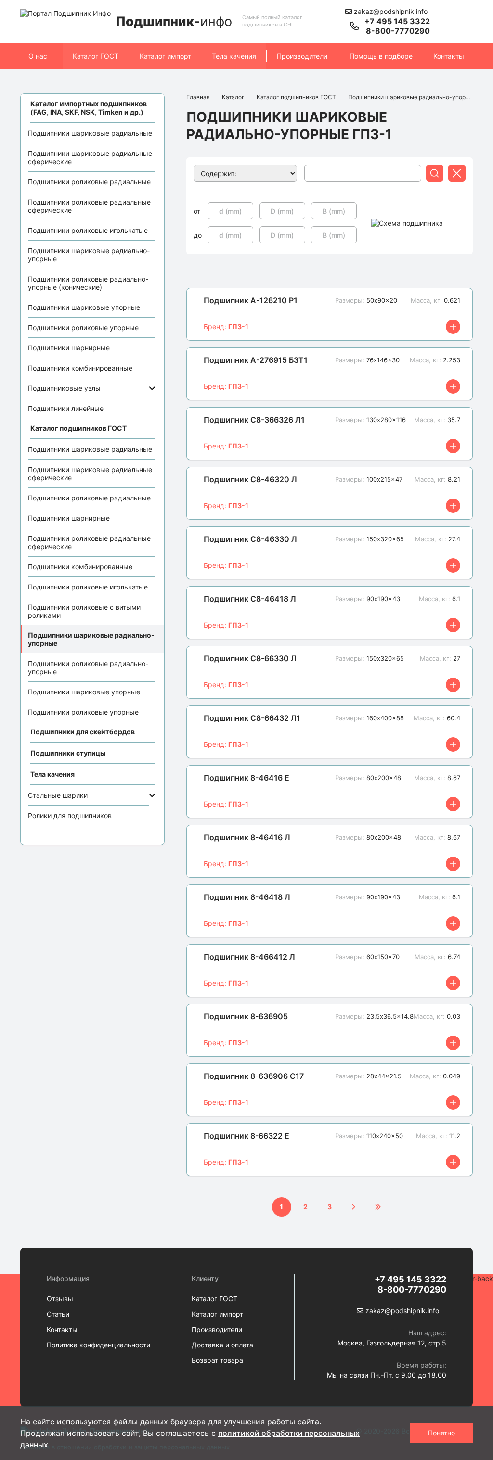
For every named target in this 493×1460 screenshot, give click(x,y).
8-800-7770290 (398, 31)
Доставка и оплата (222, 1345)
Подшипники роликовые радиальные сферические (89, 206)
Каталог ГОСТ (95, 56)
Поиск (434, 174)
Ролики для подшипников (70, 815)
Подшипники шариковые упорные (84, 307)
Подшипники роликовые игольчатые (88, 230)
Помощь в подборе (381, 56)
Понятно (441, 1433)
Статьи (58, 1314)
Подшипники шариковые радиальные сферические (90, 157)
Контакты (448, 56)
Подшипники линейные (66, 408)
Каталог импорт (165, 56)
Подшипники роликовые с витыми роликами (84, 611)
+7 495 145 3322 (397, 21)
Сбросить (457, 174)
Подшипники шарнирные (69, 348)
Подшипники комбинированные (80, 368)
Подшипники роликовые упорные (83, 327)
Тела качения (234, 56)
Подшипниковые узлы (64, 388)
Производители (302, 56)
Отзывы (60, 1298)
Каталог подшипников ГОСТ (296, 97)
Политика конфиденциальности (98, 1345)
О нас (37, 56)
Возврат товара (217, 1360)
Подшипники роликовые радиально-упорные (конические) (88, 283)
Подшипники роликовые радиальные (89, 182)
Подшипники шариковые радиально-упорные (89, 254)
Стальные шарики (58, 795)
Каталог (233, 97)
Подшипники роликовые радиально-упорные (88, 667)
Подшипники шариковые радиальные (90, 133)
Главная (198, 97)
